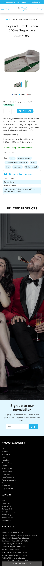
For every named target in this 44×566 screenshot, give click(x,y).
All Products (6, 486)
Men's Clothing (7, 474)
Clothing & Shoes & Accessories (16, 162)
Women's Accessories (9, 480)
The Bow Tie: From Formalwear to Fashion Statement (19, 535)
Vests (3, 457)
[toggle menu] (3, 8)
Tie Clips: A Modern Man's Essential (13, 558)
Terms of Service (7, 517)
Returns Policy (6, 520)
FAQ (3, 500)
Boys (12, 158)
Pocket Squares (7, 468)
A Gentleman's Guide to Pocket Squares (15, 538)
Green (33, 162)
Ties (3, 448)
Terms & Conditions (8, 512)
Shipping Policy (7, 506)
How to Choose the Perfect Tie (12, 532)
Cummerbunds (7, 471)
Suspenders (17, 167)
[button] (22, 563)
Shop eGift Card (7, 488)
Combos (4, 466)
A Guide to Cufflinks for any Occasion (14, 555)
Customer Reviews (8, 509)
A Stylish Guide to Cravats (10, 549)
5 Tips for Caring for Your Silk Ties (13, 546)
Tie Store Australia (31, 167)
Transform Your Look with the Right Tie (15, 541)
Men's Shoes (6, 460)
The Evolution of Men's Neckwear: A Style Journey (19, 561)
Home (8, 19)
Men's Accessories (8, 477)
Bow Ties (5, 451)
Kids (7, 167)
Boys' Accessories (24, 158)
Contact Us (5, 503)
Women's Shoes (7, 463)
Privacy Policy (6, 515)
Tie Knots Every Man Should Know (13, 544)
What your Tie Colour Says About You (14, 552)
